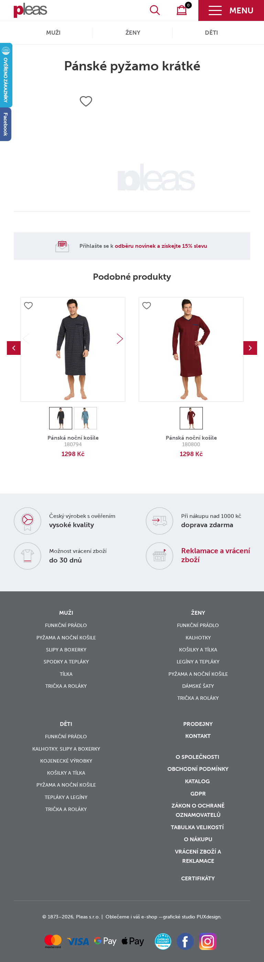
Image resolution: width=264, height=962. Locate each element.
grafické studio (179, 917)
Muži (53, 32)
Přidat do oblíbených (28, 306)
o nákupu (198, 839)
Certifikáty (198, 878)
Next (120, 339)
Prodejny (198, 724)
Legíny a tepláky (198, 662)
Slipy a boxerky (66, 650)
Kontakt (198, 736)
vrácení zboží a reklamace (198, 856)
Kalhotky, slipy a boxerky (66, 749)
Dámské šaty (198, 686)
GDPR (198, 793)
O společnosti (198, 757)
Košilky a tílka (198, 650)
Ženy (132, 32)
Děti (211, 32)
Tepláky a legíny (66, 797)
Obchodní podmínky (198, 769)
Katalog (198, 781)
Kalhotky (198, 638)
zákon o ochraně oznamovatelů (198, 810)
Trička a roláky (66, 686)
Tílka (66, 674)
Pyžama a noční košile (66, 638)
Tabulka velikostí (198, 827)
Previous (14, 348)
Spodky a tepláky (66, 662)
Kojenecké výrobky (66, 761)
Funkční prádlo (66, 625)
